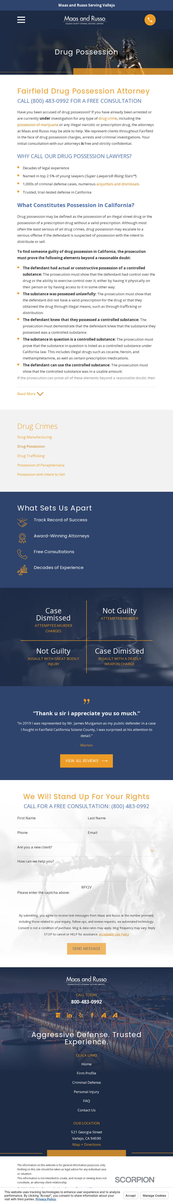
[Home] (85, 19)
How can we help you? (35, 861)
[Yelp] (80, 1015)
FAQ (86, 1100)
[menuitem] (86, 437)
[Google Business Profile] (58, 1015)
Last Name (97, 818)
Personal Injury (86, 1091)
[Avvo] (103, 1015)
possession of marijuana (37, 124)
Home (86, 1064)
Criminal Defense (86, 1082)
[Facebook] (92, 1015)
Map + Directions (86, 1144)
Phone (22, 832)
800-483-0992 (86, 1001)
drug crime (108, 118)
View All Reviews (82, 760)
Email (92, 832)
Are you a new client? (34, 847)
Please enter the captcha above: (43, 892)
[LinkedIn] (69, 1015)
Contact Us (87, 1110)
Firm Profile (86, 1073)
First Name (26, 818)
